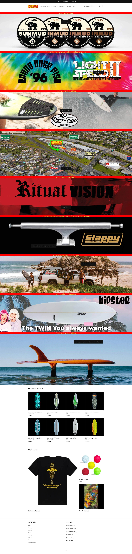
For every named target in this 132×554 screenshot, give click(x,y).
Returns (30, 530)
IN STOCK (88, 324)
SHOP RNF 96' (98, 72)
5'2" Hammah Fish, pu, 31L (92, 412)
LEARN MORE (66, 22)
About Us (30, 535)
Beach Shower (84, 511)
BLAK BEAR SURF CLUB (88, 264)
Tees (29, 540)
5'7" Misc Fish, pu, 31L (91, 438)
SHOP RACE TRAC (66, 110)
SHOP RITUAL (66, 207)
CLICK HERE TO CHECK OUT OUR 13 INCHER (43, 246)
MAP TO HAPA (66, 168)
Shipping (30, 528)
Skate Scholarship (32, 542)
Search (29, 532)
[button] (43, 6)
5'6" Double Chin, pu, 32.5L (54, 438)
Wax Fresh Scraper (83, 479)
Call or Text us (69, 537)
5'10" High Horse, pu (52, 412)
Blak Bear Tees (33, 511)
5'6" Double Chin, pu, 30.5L (35, 438)
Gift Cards (30, 537)
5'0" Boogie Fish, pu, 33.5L (35, 412)
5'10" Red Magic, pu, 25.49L (73, 412)
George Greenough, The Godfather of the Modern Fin (88, 342)
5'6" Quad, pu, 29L (71, 438)
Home (29, 525)
